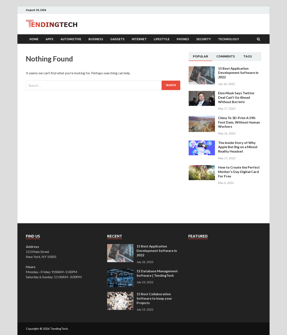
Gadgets (117, 39)
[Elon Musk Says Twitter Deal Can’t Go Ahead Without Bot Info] (202, 93)
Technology (228, 39)
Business (95, 39)
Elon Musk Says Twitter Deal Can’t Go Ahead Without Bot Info (236, 97)
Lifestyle (162, 39)
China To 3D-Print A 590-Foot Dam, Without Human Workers (239, 122)
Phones (183, 39)
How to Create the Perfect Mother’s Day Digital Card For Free (239, 171)
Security (203, 39)
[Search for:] (103, 85)
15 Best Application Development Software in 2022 (238, 72)
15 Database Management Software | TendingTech (157, 273)
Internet (139, 39)
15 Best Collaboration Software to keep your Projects (154, 298)
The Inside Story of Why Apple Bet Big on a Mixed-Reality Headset (238, 147)
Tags (247, 56)
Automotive (71, 39)
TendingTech (59, 328)
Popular (200, 56)
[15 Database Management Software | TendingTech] (120, 271)
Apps (49, 39)
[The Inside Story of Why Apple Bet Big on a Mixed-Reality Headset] (202, 143)
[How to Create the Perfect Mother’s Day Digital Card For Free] (202, 168)
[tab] (200, 56)
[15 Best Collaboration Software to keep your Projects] (120, 294)
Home (33, 39)
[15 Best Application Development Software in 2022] (202, 69)
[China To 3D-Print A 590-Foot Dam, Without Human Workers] (202, 118)
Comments (225, 56)
